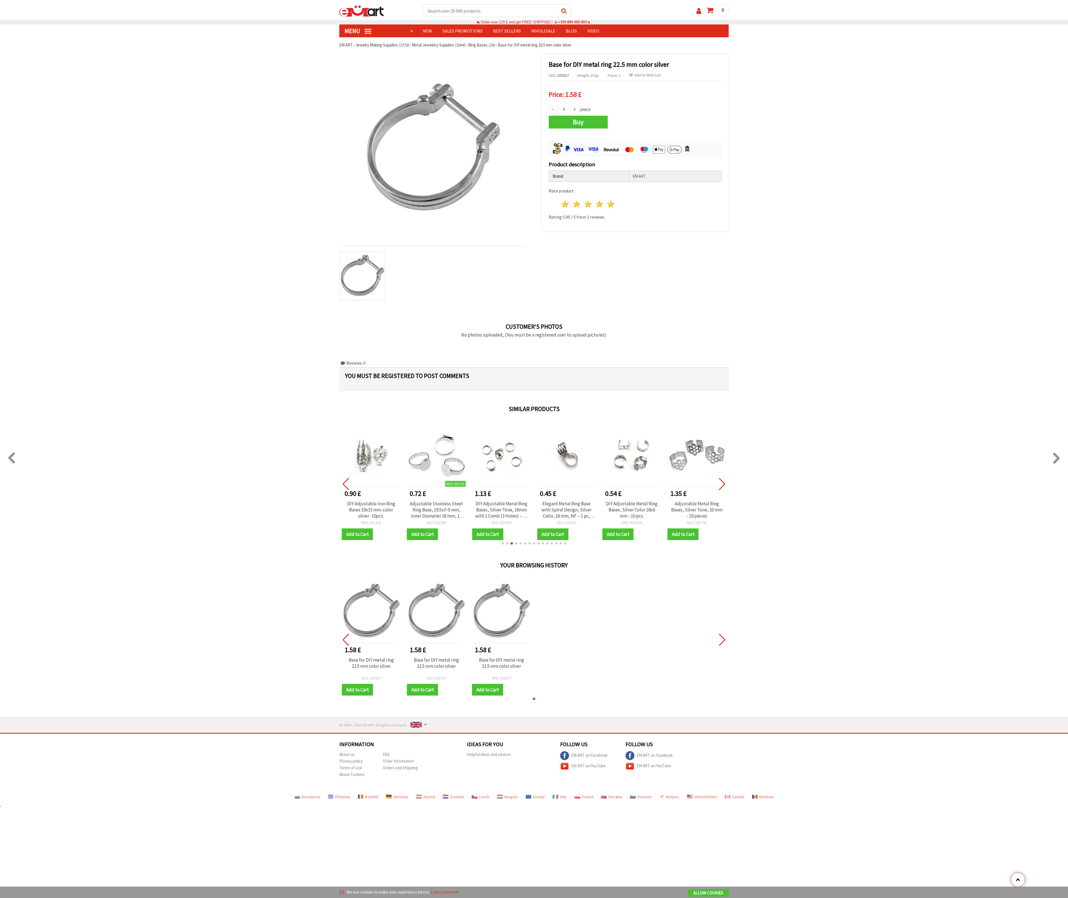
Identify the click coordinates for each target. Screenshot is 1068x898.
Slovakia (615, 796)
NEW (427, 31)
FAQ (386, 754)
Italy (563, 796)
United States (705, 796)
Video (593, 31)
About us (347, 754)
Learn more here (445, 892)
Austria (429, 796)
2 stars (577, 204)
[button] (503, 543)
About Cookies (352, 774)
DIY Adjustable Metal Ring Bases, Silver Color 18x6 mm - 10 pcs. (631, 510)
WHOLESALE (543, 31)
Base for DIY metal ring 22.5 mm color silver (371, 663)
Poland (587, 796)
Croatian (457, 796)
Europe (539, 796)
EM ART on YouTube (588, 765)
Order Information (398, 761)
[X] (341, 892)
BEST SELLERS (507, 31)
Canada (738, 796)
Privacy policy (351, 761)
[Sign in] (698, 11)
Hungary (511, 796)
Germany (400, 796)
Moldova (766, 796)
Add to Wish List (647, 75)
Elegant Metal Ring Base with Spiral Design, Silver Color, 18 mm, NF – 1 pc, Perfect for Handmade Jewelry (567, 510)
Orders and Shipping (400, 767)
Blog (571, 31)
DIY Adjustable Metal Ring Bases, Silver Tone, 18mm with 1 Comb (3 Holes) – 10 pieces (501, 510)
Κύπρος (672, 796)
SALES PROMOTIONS (462, 31)
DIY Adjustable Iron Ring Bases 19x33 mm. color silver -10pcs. (371, 510)
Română (371, 796)
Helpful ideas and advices (489, 754)
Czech (484, 796)
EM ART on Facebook (589, 755)
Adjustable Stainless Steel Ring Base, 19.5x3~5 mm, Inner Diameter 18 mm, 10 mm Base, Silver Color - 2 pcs (436, 510)
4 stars (599, 204)
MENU (353, 31)
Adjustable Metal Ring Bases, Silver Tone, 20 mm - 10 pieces (697, 510)
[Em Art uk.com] (361, 11)
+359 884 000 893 (572, 22)
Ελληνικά (342, 796)
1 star (565, 204)
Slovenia (644, 796)
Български (311, 796)
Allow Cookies (708, 892)
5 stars (611, 204)
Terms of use (350, 767)
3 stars (588, 204)
